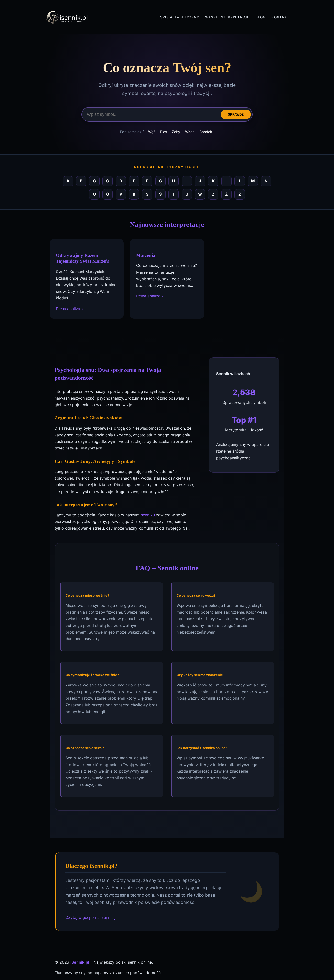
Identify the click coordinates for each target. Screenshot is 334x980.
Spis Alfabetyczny (179, 17)
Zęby (176, 132)
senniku (148, 514)
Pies (164, 132)
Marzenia (145, 255)
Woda (190, 132)
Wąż (152, 132)
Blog (261, 17)
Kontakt (280, 17)
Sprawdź (236, 114)
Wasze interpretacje (227, 17)
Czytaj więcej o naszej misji (90, 917)
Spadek (206, 132)
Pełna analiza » (70, 308)
